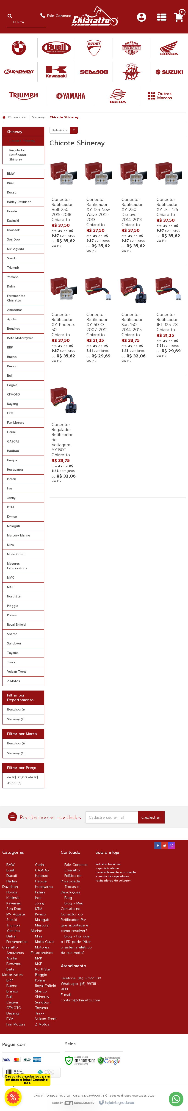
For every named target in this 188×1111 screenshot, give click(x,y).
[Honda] (169, 48)
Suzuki (11, 919)
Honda (11, 892)
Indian (40, 892)
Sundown (42, 1002)
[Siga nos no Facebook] (157, 846)
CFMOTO (13, 1007)
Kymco (40, 914)
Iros (38, 897)
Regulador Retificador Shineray (17, 155)
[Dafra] (117, 96)
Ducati (11, 875)
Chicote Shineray (22, 140)
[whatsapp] (13, 1097)
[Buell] (56, 48)
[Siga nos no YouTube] (164, 846)
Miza (38, 936)
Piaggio (41, 974)
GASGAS (42, 870)
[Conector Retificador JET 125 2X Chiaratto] (168, 316)
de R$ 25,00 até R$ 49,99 (22, 780)
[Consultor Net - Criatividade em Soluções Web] (74, 1103)
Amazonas (15, 952)
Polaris (40, 980)
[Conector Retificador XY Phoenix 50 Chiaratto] (63, 319)
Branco (12, 991)
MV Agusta (15, 914)
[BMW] (18, 48)
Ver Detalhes (64, 227)
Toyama (41, 1007)
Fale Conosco (59, 16)
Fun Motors (15, 1024)
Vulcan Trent (46, 1018)
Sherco (41, 991)
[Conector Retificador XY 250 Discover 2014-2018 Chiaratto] (133, 206)
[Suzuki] (169, 72)
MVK (38, 958)
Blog (68, 897)
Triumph (13, 925)
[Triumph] (23, 96)
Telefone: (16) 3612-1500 (81, 978)
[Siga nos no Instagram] (171, 846)
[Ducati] (94, 48)
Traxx (39, 1013)
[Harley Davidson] (131, 48)
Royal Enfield (45, 985)
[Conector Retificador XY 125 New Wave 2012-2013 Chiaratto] (98, 206)
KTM (38, 908)
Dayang (12, 1013)
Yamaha (13, 930)
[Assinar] (151, 817)
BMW (10, 864)
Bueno (11, 985)
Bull (9, 996)
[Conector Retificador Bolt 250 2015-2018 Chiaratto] (63, 204)
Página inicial (17, 117)
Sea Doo (13, 908)
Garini (39, 864)
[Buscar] (10, 15)
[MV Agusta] (131, 72)
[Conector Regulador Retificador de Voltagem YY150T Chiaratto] (63, 434)
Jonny (40, 903)
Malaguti (42, 919)
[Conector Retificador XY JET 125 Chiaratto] (168, 201)
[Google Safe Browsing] (108, 1060)
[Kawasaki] (56, 72)
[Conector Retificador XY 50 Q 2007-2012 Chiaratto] (98, 319)
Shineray (38, 117)
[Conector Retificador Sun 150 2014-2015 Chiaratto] (133, 319)
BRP (9, 980)
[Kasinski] (18, 72)
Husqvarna (44, 886)
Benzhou (16, 709)
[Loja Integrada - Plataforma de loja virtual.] (116, 1102)
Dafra (11, 936)
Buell (10, 870)
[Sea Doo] (94, 72)
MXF (38, 963)
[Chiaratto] (94, 16)
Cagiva (12, 1002)
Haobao (41, 875)
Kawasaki (13, 903)
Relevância (60, 130)
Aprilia (11, 958)
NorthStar (43, 969)
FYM (9, 1018)
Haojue (41, 881)
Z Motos (42, 1024)
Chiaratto (72, 870)
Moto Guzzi (44, 941)
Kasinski (12, 897)
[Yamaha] (70, 96)
